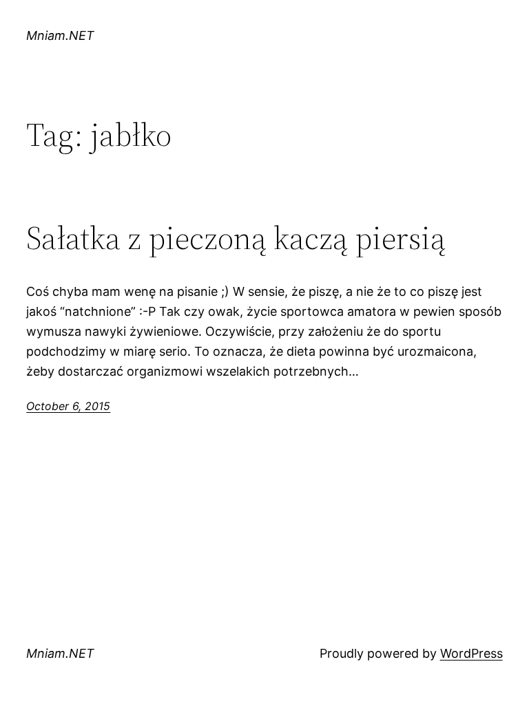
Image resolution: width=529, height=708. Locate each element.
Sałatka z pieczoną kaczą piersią (236, 237)
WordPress (471, 653)
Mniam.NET (60, 35)
